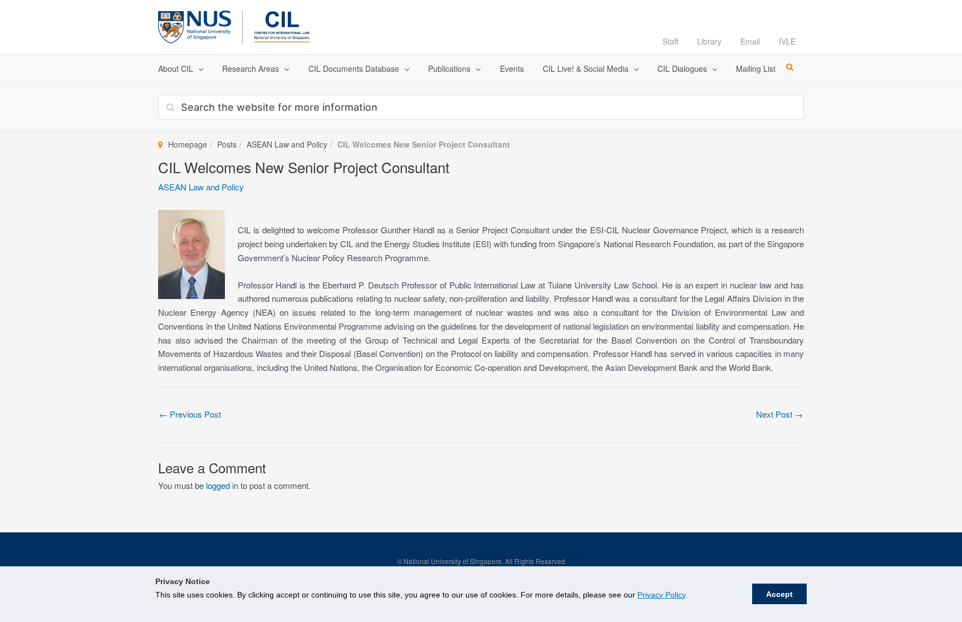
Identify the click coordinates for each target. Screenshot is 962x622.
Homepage (187, 144)
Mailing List (756, 68)
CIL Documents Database (353, 68)
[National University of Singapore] (194, 25)
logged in (222, 485)
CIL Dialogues (682, 68)
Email (750, 41)
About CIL (175, 68)
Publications (449, 68)
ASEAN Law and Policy (287, 144)
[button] (198, 69)
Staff (670, 41)
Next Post (779, 414)
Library (709, 41)
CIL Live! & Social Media (586, 68)
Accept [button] (779, 594)
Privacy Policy (661, 594)
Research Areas (250, 68)
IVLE (787, 41)
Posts (227, 144)
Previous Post (190, 414)
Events (512, 68)
